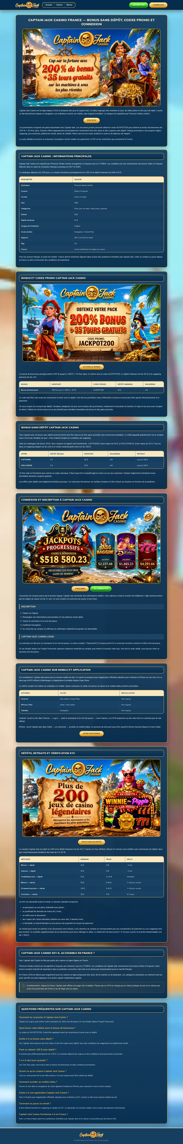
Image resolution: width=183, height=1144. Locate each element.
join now (91, 120)
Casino (59, 5)
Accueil (48, 5)
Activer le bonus (91, 367)
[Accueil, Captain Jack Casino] (27, 5)
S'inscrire (80, 588)
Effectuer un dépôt (92, 842)
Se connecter (101, 588)
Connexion (158, 5)
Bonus (69, 5)
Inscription (139, 5)
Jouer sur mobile (91, 733)
